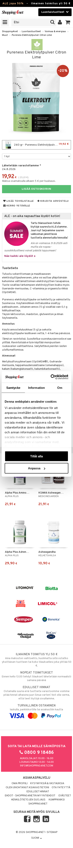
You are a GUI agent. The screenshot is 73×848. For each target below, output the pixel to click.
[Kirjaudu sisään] (60, 22)
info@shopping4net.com (36, 765)
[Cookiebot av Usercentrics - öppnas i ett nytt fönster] (51, 377)
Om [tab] (59, 387)
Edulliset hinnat (38, 791)
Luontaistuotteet (31, 31)
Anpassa (34, 468)
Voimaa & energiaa (55, 31)
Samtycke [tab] (13, 387)
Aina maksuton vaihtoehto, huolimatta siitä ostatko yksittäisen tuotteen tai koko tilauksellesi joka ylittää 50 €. (36, 660)
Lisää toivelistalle (20, 201)
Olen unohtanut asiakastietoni (27, 787)
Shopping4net (10, 31)
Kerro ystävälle (18, 205)
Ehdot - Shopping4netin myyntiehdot (30, 795)
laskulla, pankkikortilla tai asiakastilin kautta (36, 707)
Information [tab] (36, 387)
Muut (5, 35)
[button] (68, 22)
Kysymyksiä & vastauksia (47, 783)
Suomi (35, 838)
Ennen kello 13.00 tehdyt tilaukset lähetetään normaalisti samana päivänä (36, 676)
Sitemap (52, 832)
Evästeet (65, 795)
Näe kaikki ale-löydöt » (19, 256)
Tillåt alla (36, 456)
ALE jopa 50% (13, 3)
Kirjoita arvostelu (54, 201)
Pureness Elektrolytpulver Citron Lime (32, 35)
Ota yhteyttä (61, 787)
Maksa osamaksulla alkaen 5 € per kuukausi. (29, 181)
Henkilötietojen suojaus (28, 799)
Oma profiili (20, 783)
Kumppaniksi (57, 799)
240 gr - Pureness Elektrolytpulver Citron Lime (42, 144)
